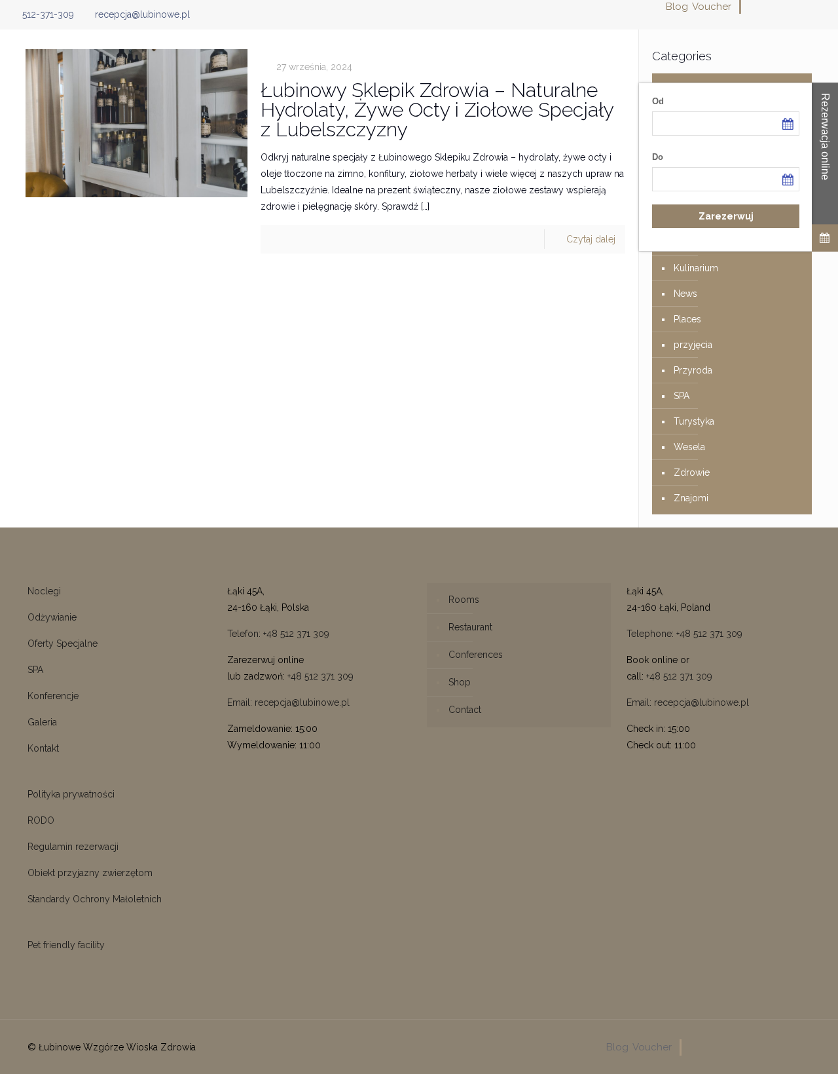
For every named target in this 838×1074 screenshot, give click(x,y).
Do (657, 157)
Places (687, 319)
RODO (40, 820)
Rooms (463, 599)
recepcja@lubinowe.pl (142, 14)
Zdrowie (692, 472)
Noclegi (44, 591)
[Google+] (769, 6)
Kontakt (43, 748)
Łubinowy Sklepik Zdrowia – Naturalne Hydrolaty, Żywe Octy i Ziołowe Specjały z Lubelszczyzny (437, 110)
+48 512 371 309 (320, 676)
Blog (677, 6)
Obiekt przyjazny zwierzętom (90, 873)
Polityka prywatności (71, 794)
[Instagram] (805, 6)
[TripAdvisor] (822, 6)
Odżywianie (52, 617)
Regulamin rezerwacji (72, 846)
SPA (681, 396)
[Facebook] (752, 6)
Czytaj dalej (590, 239)
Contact (464, 709)
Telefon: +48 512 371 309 (278, 633)
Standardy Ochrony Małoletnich (94, 899)
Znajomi (691, 498)
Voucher (711, 6)
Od (658, 101)
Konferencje (53, 696)
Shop (459, 682)
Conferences (475, 654)
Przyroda (693, 370)
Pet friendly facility (66, 945)
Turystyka (694, 421)
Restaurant (470, 627)
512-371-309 (48, 14)
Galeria (42, 722)
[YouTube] (787, 6)
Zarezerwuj (726, 216)
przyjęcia (693, 344)
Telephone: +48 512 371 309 (684, 633)
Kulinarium (696, 268)
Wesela (689, 447)
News (685, 293)
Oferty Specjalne (62, 643)
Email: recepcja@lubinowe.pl (288, 702)
